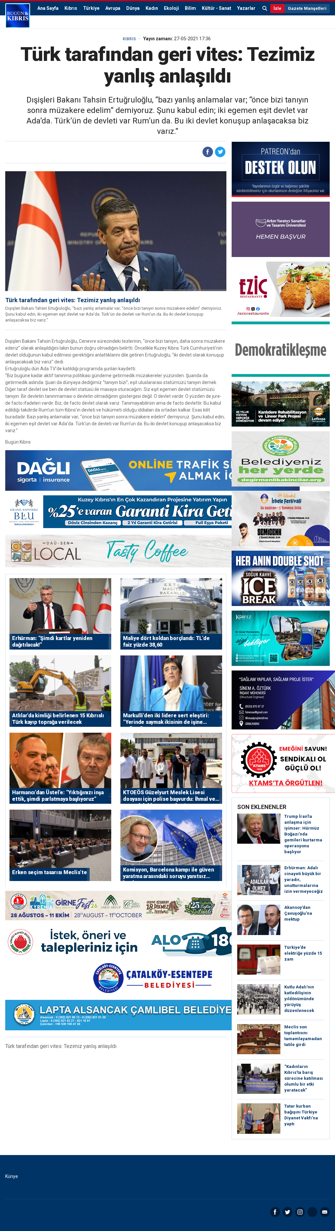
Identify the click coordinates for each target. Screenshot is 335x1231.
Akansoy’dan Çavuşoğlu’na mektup (298, 913)
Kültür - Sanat (216, 8)
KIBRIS (129, 39)
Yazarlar (246, 8)
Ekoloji (171, 8)
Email (325, 1212)
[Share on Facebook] (208, 152)
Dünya (133, 8)
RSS (312, 1212)
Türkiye (91, 8)
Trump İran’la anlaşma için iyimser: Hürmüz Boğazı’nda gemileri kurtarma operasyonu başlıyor (303, 834)
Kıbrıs (70, 8)
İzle (277, 8)
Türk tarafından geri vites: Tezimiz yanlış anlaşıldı (72, 300)
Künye (11, 1176)
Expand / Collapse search (265, 8)
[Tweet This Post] (220, 152)
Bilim (190, 8)
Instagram (300, 1212)
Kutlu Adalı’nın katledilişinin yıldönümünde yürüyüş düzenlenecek (299, 998)
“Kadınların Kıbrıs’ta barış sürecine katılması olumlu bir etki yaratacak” (303, 1078)
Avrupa (112, 8)
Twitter (287, 1212)
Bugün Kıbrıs (17, 15)
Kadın (152, 8)
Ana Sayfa (48, 8)
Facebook (275, 1212)
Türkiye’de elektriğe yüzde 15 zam (303, 953)
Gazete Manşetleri (307, 8)
